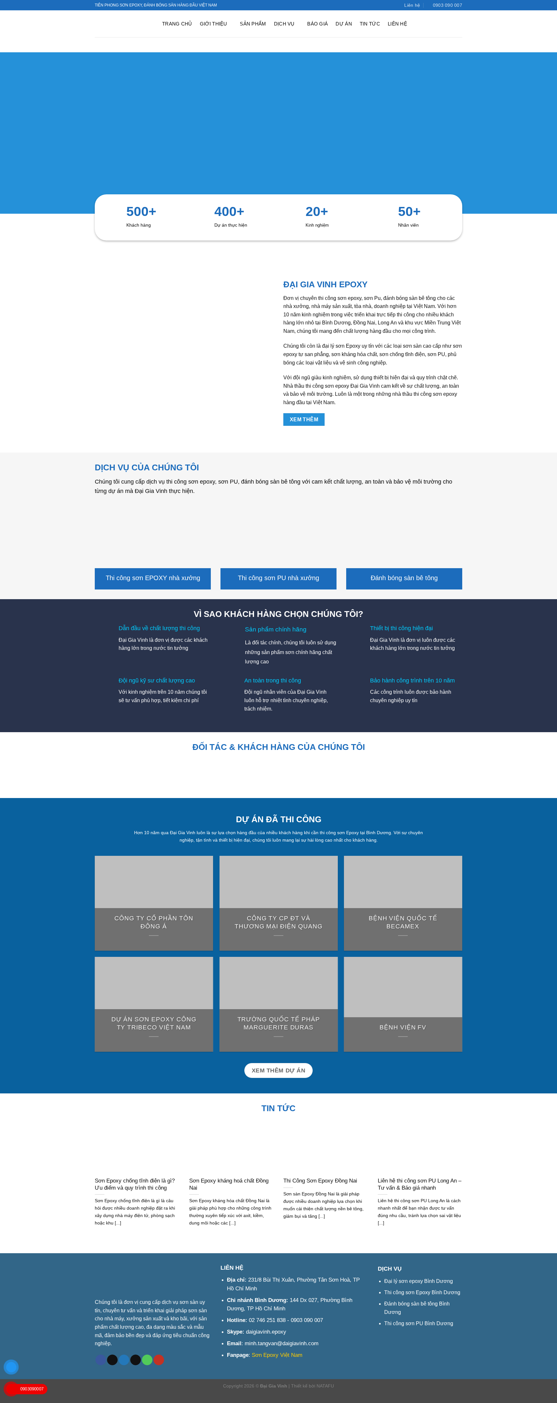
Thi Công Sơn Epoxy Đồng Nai (320, 1181)
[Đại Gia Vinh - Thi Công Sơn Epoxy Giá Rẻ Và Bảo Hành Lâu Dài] (123, 23)
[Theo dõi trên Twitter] (383, 5)
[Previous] (88, 780)
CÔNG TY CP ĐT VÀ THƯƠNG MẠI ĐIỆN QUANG (278, 922)
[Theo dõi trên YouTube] (389, 5)
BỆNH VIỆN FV (403, 1027)
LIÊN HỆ (397, 23)
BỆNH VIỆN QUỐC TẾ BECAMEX (403, 922)
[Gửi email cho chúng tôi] (135, 1360)
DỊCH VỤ (284, 23)
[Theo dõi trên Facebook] (377, 5)
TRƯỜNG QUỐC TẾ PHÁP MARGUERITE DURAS (278, 1023)
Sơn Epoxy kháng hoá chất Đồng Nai (229, 1184)
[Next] (469, 780)
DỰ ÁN (344, 23)
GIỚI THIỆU (213, 23)
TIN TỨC (370, 23)
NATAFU (325, 1385)
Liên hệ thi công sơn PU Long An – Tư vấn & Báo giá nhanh (419, 1184)
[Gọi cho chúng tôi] (147, 1360)
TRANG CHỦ (177, 23)
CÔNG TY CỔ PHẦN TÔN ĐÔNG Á (153, 922)
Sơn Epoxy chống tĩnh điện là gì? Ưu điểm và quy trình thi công (135, 1184)
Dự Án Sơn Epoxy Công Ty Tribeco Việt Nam (153, 1023)
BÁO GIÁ (317, 23)
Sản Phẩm (253, 23)
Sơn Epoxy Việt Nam (277, 1355)
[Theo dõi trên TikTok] (112, 1360)
